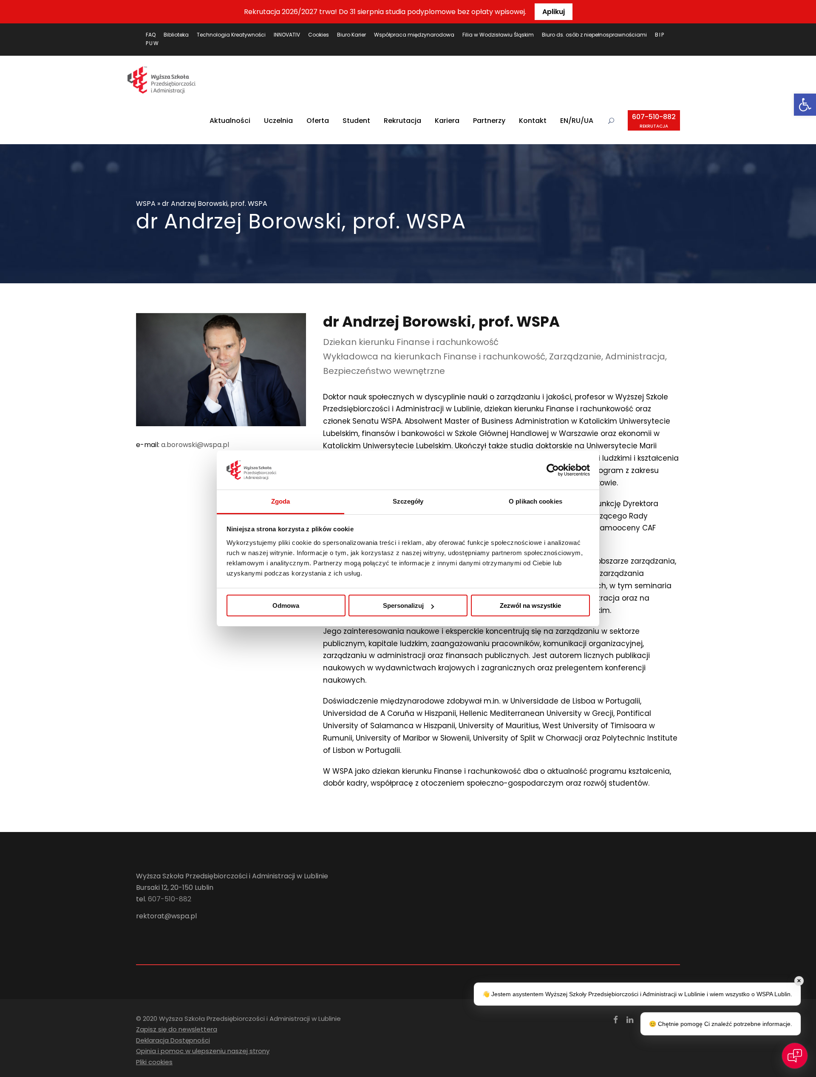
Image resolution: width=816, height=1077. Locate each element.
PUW (152, 43)
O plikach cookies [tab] (535, 501)
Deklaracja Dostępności (173, 1040)
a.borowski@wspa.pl (195, 445)
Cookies (318, 34)
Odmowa (285, 605)
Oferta (317, 120)
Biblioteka (176, 34)
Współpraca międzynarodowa (414, 34)
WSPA (146, 203)
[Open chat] (795, 1055)
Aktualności (230, 120)
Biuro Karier (351, 34)
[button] (805, 105)
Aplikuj (553, 12)
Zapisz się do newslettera (176, 1029)
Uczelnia (278, 120)
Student (356, 120)
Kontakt (533, 120)
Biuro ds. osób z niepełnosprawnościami (594, 34)
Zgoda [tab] (280, 501)
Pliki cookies (154, 1061)
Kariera (447, 120)
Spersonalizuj (403, 605)
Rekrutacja (402, 120)
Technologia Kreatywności (231, 34)
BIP (660, 34)
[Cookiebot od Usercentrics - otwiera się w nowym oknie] (553, 470)
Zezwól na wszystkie (530, 605)
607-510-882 (654, 120)
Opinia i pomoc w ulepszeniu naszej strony (202, 1050)
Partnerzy (489, 120)
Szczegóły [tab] (408, 501)
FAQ (151, 34)
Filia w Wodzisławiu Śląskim (498, 34)
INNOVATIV (287, 34)
